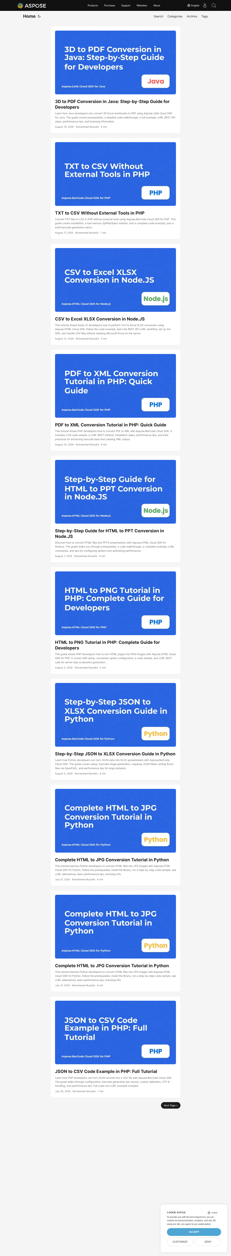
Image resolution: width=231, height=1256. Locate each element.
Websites (142, 5)
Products (93, 5)
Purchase (109, 5)
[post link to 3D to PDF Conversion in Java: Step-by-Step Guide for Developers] (115, 79)
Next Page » (171, 1105)
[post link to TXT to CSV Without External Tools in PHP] (115, 188)
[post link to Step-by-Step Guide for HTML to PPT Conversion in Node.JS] (115, 509)
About (156, 5)
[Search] (213, 5)
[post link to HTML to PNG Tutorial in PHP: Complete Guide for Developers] (115, 620)
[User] (204, 5)
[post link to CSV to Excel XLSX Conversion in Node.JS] (115, 294)
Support (125, 5)
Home (29, 16)
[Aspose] (32, 5)
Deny (208, 1241)
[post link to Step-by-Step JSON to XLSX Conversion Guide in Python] (115, 729)
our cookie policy (202, 1224)
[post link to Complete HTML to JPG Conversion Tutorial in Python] (115, 835)
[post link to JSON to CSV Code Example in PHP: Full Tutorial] (115, 1047)
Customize (180, 1241)
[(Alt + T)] (39, 16)
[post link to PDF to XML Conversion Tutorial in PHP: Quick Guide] (115, 400)
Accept (194, 1232)
